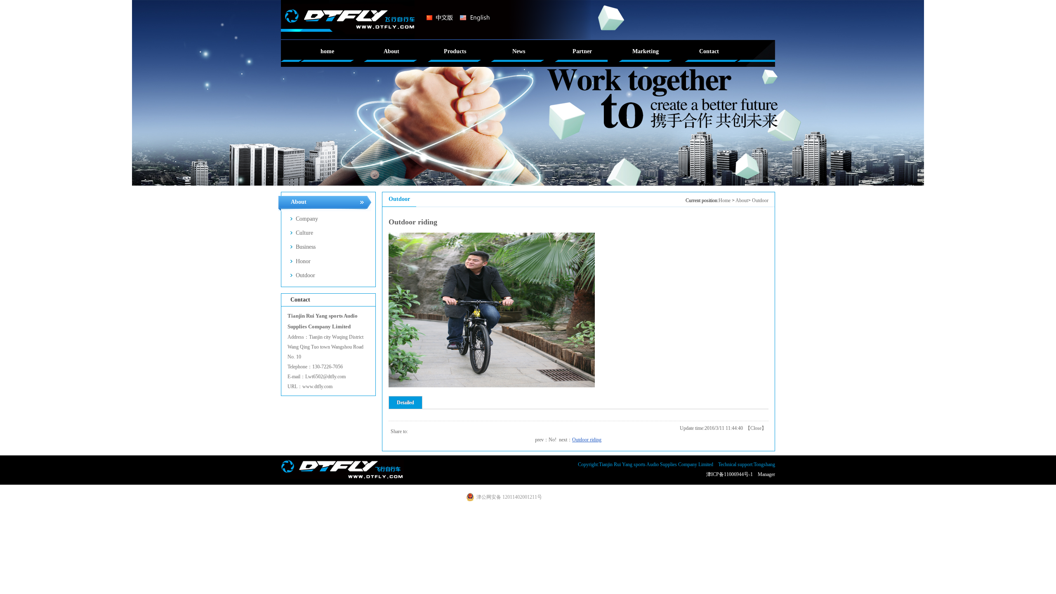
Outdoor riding (586, 440)
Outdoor (760, 200)
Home (725, 200)
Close (755, 428)
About (741, 200)
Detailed (405, 402)
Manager (766, 474)
